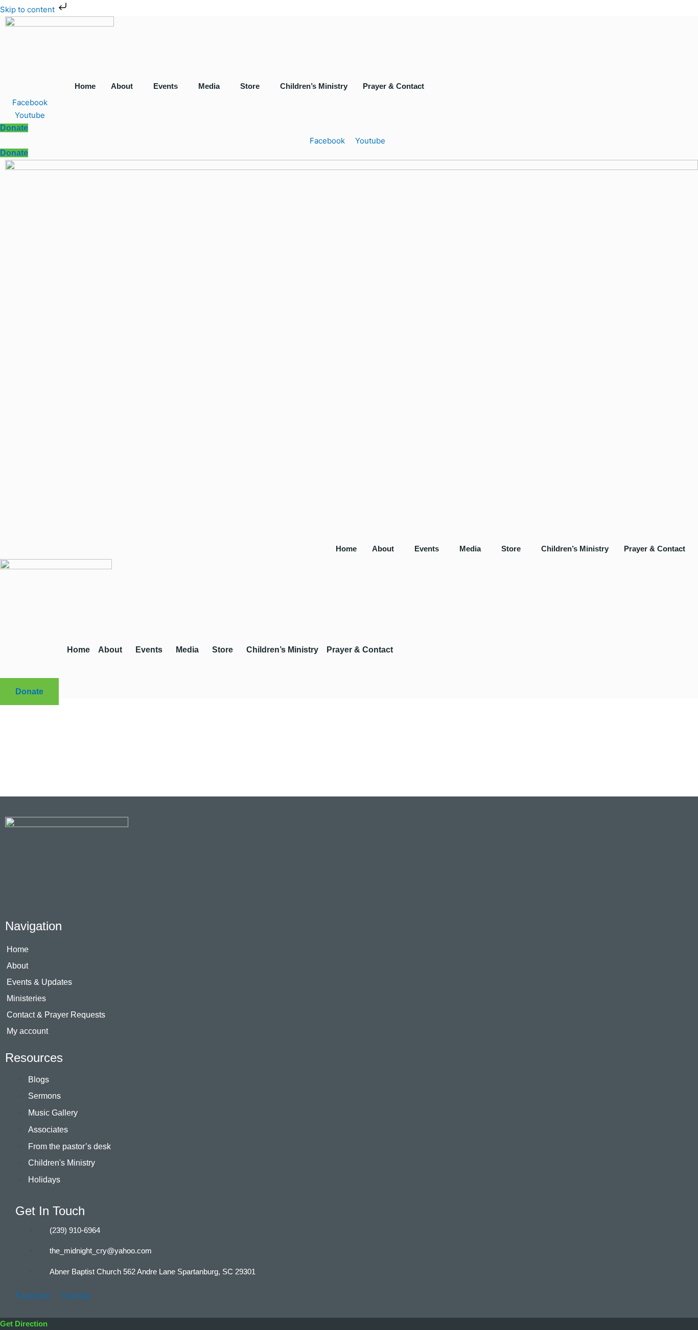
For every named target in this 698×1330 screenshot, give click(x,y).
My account (27, 1031)
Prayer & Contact (393, 86)
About (122, 86)
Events (165, 86)
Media (209, 86)
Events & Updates (39, 982)
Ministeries (26, 998)
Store (250, 86)
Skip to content (28, 9)
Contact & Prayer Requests (56, 1014)
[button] (124, 86)
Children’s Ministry (313, 86)
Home (85, 86)
